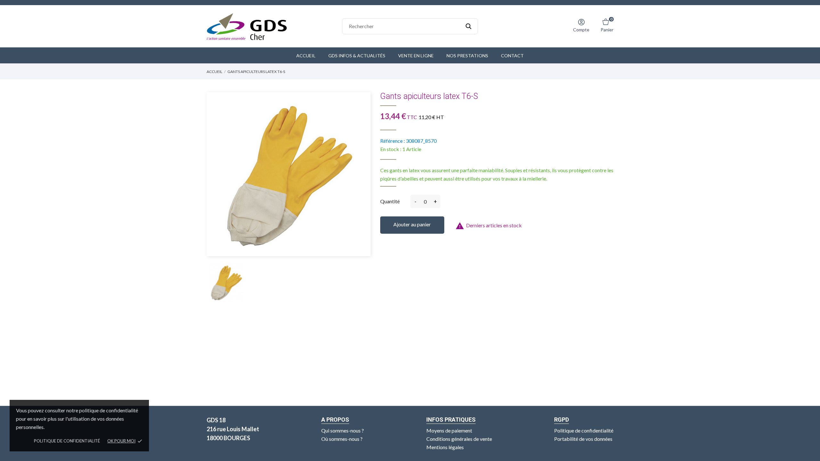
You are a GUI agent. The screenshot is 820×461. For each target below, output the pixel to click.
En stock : (390, 149)
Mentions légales (445, 447)
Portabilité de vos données (583, 439)
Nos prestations (467, 55)
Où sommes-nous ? (342, 439)
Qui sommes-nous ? (342, 430)
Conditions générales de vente (459, 439)
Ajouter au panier (412, 224)
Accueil (306, 55)
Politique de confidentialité (67, 440)
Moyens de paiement (449, 430)
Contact (512, 55)
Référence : (392, 141)
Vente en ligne (416, 55)
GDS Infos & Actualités (356, 55)
